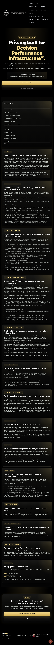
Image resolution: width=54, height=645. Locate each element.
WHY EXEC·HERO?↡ (34, 3)
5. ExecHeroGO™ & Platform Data (12, 118)
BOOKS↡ (43, 10)
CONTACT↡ (45, 19)
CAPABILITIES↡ (33, 7)
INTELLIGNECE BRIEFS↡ (36, 16)
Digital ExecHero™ (26, 635)
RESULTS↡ (32, 13)
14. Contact (6, 144)
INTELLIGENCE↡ (33, 10)
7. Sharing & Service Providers (12, 124)
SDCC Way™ (9, 635)
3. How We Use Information (11, 112)
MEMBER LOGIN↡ (34, 19)
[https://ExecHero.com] (14, 13)
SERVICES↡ (44, 7)
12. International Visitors (10, 138)
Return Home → (27, 619)
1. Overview (7, 107)
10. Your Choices (8, 132)
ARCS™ (3, 635)
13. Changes (7, 141)
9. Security (6, 129)
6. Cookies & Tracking (9, 121)
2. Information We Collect (10, 110)
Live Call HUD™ (17, 635)
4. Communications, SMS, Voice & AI (13, 115)
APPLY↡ (31, 22)
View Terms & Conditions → (27, 83)
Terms (7, 638)
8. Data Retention (8, 127)
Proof (3, 638)
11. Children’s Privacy (9, 135)
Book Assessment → (27, 88)
